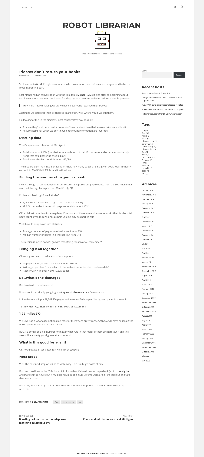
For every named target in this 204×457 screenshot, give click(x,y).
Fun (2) (144, 163)
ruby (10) (145, 136)
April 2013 (146, 217)
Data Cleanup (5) (149, 146)
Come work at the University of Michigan (108, 419)
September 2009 (149, 311)
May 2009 (146, 320)
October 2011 (148, 239)
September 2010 (149, 271)
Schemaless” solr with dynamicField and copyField (163, 109)
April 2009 (146, 325)
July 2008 (145, 356)
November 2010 (149, 266)
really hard (125, 371)
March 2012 (147, 226)
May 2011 (146, 248)
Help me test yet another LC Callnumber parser (162, 114)
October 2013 (148, 212)
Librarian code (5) (149, 141)
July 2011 (145, 244)
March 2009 (147, 329)
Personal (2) (147, 160)
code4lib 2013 (37, 84)
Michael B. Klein (86, 94)
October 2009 (148, 307)
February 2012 (148, 230)
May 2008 (146, 360)
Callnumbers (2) (148, 157)
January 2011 (147, 262)
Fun (56, 402)
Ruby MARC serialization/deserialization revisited (162, 105)
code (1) (145, 171)
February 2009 (148, 334)
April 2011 (146, 253)
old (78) (145, 130)
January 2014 (147, 203)
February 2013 (148, 221)
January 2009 (147, 338)
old (80, 402)
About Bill (28, 7)
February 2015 (148, 190)
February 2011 (148, 257)
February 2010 (148, 289)
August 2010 (147, 275)
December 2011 (148, 235)
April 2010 (146, 280)
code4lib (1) (147, 168)
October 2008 (148, 352)
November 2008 (149, 347)
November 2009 (149, 302)
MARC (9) (145, 138)
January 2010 (147, 293)
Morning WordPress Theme (92, 453)
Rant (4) (145, 152)
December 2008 (148, 343)
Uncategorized (40, 402)
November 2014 (149, 195)
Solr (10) (145, 133)
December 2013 (148, 208)
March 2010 (147, 284)
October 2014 (148, 199)
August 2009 (147, 316)
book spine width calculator (71, 292)
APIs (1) (145, 173)
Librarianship (68, 402)
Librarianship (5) (149, 149)
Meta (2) (145, 165)
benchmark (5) (148, 144)
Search (145, 71)
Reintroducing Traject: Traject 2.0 (156, 93)
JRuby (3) (145, 154)
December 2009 (148, 298)
